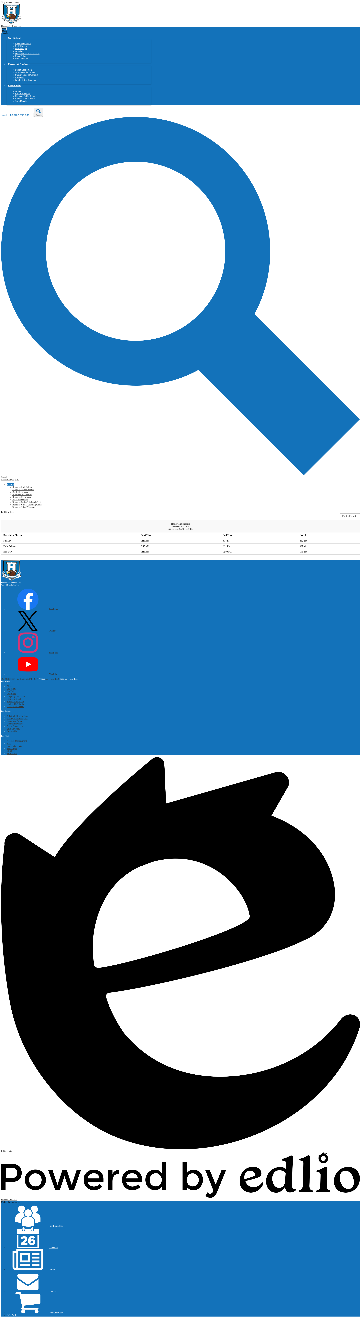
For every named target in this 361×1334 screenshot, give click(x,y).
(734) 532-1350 (52, 679)
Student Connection (15, 701)
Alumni (18, 91)
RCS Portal (12, 753)
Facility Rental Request (17, 718)
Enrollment (20, 77)
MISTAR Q (12, 751)
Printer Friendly (349, 516)
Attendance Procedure (25, 72)
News (52, 1269)
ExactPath (11, 694)
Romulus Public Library (26, 96)
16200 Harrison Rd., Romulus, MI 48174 (19, 679)
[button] (14, 37)
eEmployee (12, 748)
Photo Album (21, 56)
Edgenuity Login (14, 746)
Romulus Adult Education (24, 507)
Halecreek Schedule (180, 524)
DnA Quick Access (15, 706)
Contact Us (12, 731)
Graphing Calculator (16, 696)
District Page (21, 48)
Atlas (9, 743)
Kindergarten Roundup (25, 80)
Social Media (21, 101)
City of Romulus (22, 93)
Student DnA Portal (15, 704)
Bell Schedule (21, 58)
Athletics (19, 51)
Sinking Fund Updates (25, 98)
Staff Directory (21, 46)
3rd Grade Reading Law (17, 716)
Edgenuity (11, 689)
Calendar (53, 1247)
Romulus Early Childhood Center (27, 502)
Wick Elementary (20, 499)
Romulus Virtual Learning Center (27, 504)
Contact (53, 1291)
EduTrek (11, 691)
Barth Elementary (20, 492)
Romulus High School (22, 487)
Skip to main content (10, 2)
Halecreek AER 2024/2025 (27, 53)
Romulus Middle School (23, 489)
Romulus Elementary (21, 497)
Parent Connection (23, 70)
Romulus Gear (56, 1312)
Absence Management (17, 741)
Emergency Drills (23, 43)
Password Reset (14, 699)
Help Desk (11, 1315)
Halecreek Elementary (22, 494)
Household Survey (15, 721)
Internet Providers (15, 723)
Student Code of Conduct (26, 75)
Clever (10, 686)
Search (4, 115)
